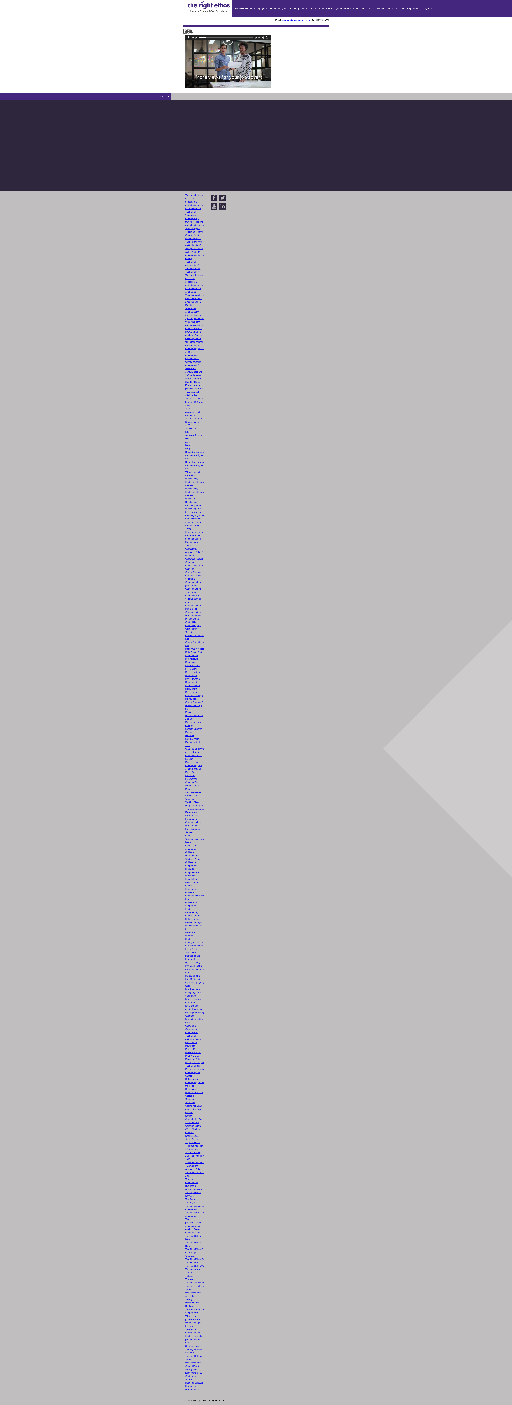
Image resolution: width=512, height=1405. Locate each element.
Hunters (189, 936)
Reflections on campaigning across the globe (194, 1082)
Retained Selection (194, 1092)
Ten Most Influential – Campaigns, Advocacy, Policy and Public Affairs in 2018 (194, 1152)
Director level (191, 655)
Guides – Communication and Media (194, 839)
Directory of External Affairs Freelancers (192, 665)
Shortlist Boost (332, 17)
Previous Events (193, 1052)
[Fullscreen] (267, 37)
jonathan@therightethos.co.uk (296, 20)
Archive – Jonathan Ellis (402, 34)
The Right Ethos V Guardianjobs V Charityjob (194, 1252)
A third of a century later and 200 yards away (194, 402)
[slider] (226, 37)
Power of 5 (190, 1046)
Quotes (339, 8)
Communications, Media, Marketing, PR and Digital (193, 615)
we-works (189, 1296)
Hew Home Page (193, 922)
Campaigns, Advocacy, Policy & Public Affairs (194, 552)
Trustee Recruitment (194, 1283)
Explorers (189, 732)
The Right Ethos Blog (395, 34)
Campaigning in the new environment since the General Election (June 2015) (194, 522)
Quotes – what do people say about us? (193, 1339)
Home (238, 8)
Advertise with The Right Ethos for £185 (194, 422)
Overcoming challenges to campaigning (191, 1032)
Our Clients (190, 1026)
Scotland (354, 8)
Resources (190, 1089)
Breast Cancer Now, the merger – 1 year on (194, 455)
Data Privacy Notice (421, 25)
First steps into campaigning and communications (193, 765)
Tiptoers (189, 1273)
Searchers (190, 1099)
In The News (191, 949)
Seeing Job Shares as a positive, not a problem (194, 1109)
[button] (228, 40)
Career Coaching (369, 17)
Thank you (190, 1203)
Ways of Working (193, 1293)
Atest (187, 442)
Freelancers (322, 8)
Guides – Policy (192, 859)
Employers (190, 712)
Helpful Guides (410, 17)
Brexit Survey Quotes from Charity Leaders (194, 482)
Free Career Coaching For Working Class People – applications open (193, 785)
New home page (193, 989)
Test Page (190, 1199)
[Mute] (263, 37)
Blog (187, 445)
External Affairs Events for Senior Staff (193, 742)
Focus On (390, 17)
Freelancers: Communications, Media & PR (193, 822)
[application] (228, 64)
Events (244, 8)
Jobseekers (190, 952)
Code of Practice (313, 17)
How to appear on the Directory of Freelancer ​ (193, 929)
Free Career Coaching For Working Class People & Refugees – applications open (194, 802)
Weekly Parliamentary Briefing (380, 25)
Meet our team (416, 25)
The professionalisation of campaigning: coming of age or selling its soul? (194, 1226)
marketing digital (193, 956)
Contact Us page (193, 625)
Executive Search (193, 729)
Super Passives (192, 1139)
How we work (191, 1386)
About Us (189, 409)
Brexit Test (190, 499)
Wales (361, 8)
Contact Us (251, 17)
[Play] (188, 37)
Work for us (190, 1329)
